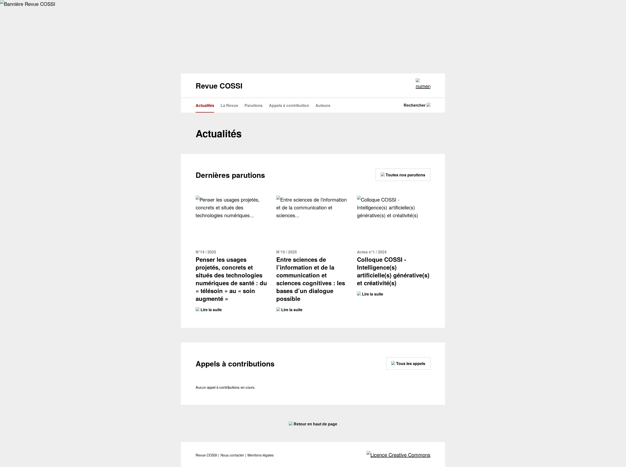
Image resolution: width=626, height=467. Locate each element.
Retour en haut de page (315, 424)
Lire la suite (211, 309)
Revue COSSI (207, 455)
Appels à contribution (289, 105)
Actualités (205, 105)
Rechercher (415, 105)
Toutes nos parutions (405, 175)
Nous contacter (233, 455)
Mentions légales (260, 455)
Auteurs (322, 105)
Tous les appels (410, 363)
